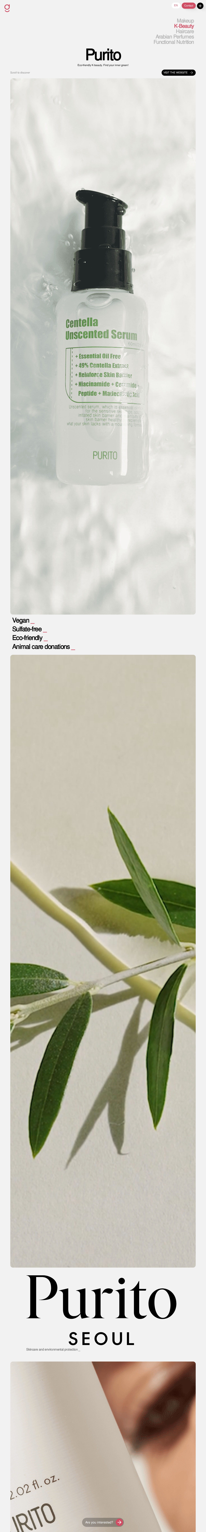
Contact (188, 5)
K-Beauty (184, 26)
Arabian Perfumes (175, 36)
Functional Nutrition (174, 42)
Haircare (185, 31)
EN (176, 5)
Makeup (185, 20)
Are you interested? (99, 1522)
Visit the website (176, 72)
